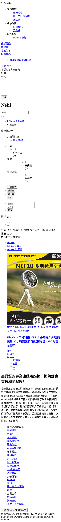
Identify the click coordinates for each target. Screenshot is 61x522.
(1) (19, 140)
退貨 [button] (19, 60)
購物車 (4, 47)
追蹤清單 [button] (12, 60)
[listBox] (30, 216)
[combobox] (30, 106)
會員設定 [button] (26, 60)
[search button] (2, 116)
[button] (30, 20)
